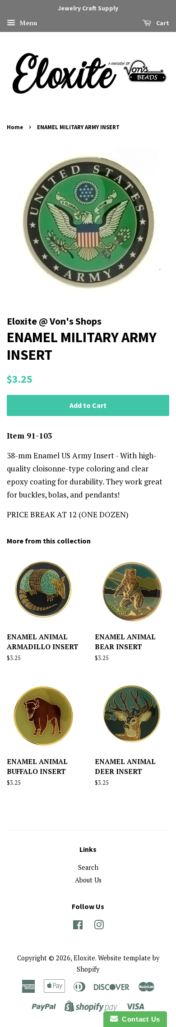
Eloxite (84, 958)
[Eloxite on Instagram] (99, 926)
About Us (88, 880)
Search (88, 867)
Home (15, 127)
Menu (27, 22)
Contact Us (139, 1019)
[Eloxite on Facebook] (78, 926)
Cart (162, 23)
